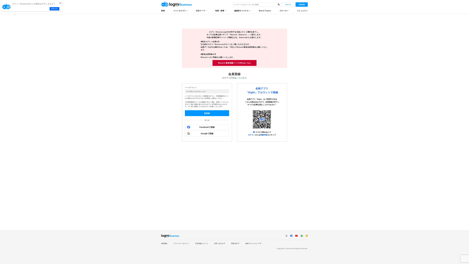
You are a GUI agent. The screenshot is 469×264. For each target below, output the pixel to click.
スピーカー (284, 11)
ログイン (288, 4)
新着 (163, 11)
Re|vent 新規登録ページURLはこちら (234, 63)
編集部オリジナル (241, 11)
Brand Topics (265, 11)
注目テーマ (200, 11)
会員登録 (302, 4)
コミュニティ (302, 11)
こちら (240, 78)
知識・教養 (219, 11)
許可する (54, 9)
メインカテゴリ (179, 11)
